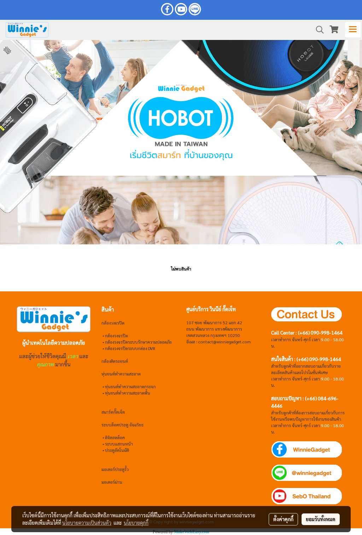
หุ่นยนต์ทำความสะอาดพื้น (127, 393)
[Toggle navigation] (353, 29)
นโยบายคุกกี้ (136, 522)
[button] (317, 30)
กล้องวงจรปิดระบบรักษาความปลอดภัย (138, 342)
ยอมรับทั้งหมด (320, 519)
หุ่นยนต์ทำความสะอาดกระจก (130, 386)
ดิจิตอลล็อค (115, 437)
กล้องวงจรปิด (116, 335)
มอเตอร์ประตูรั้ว (115, 469)
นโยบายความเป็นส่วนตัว (86, 522)
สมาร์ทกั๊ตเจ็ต (113, 412)
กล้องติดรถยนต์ (114, 361)
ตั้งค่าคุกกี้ (283, 519)
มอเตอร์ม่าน (111, 482)
